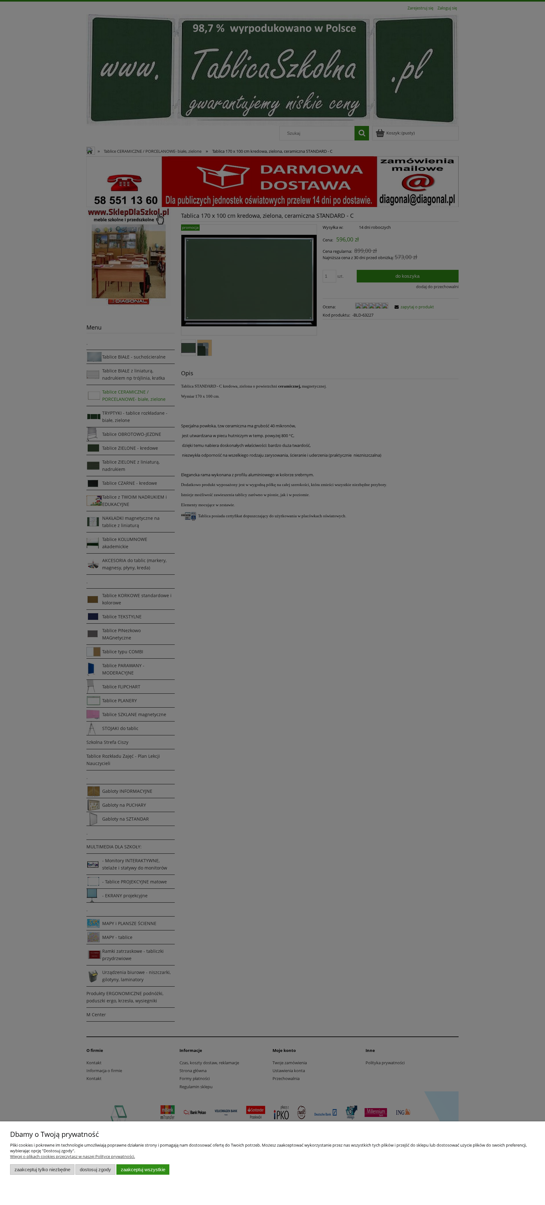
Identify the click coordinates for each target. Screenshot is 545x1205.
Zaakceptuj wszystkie (143, 1169)
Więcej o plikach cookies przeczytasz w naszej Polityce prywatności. (72, 1156)
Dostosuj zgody (95, 1169)
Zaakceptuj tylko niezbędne (42, 1169)
